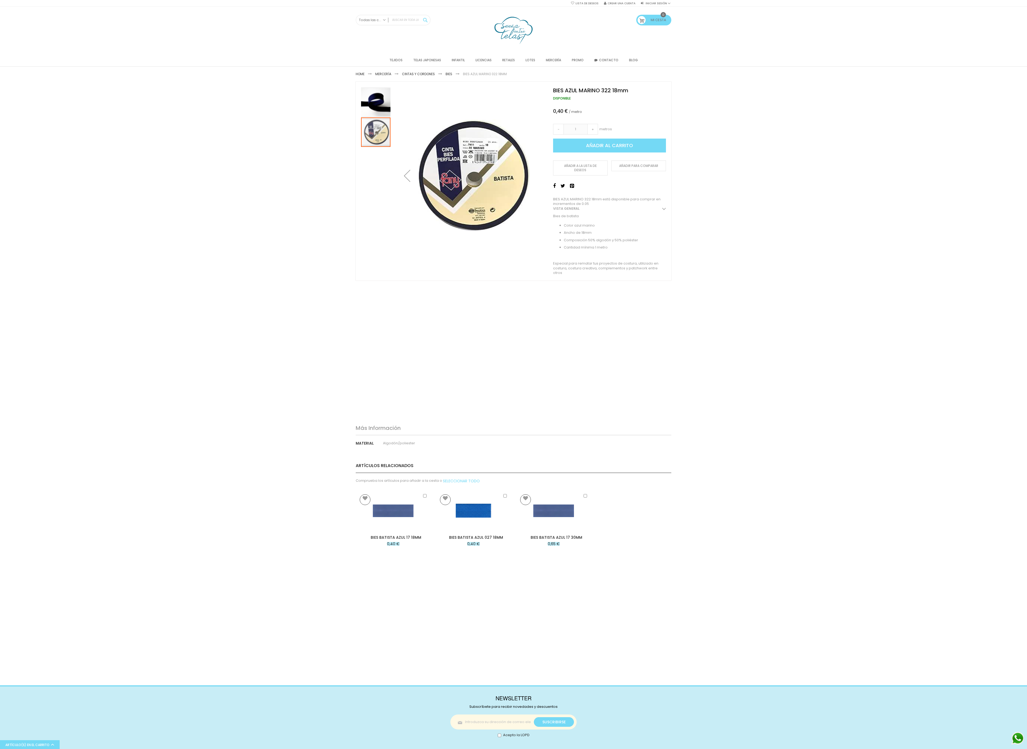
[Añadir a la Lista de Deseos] (365, 499)
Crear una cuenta (621, 3)
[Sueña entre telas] (513, 30)
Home (360, 74)
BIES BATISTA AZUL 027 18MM (476, 537)
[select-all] (461, 481)
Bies (449, 74)
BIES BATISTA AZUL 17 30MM (556, 537)
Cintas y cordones (418, 74)
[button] (407, 176)
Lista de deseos (587, 3)
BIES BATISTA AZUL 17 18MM (396, 537)
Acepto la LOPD (516, 734)
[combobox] (393, 20)
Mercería (383, 74)
